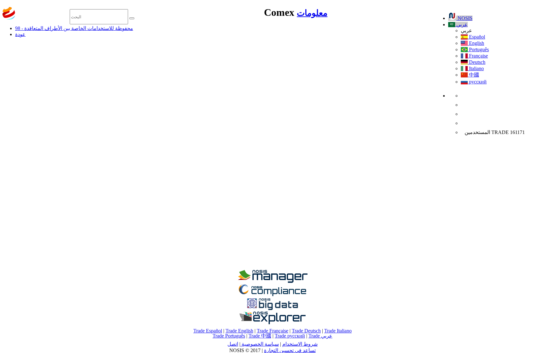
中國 (473, 74)
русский (477, 81)
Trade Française (272, 330)
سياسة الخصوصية (259, 344)
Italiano (476, 68)
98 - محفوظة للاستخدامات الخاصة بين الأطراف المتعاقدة (74, 28)
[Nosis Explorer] (272, 322)
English (476, 43)
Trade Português (229, 335)
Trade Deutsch (306, 330)
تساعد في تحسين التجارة (290, 350)
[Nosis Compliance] (272, 295)
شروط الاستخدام (300, 344)
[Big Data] (272, 309)
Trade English (239, 330)
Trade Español (207, 330)
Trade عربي (320, 335)
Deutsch (476, 62)
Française (478, 55)
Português (478, 49)
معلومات (312, 13)
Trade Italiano (338, 330)
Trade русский (290, 335)
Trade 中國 (260, 335)
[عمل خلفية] (272, 281)
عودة (20, 34)
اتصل (232, 344)
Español (476, 37)
